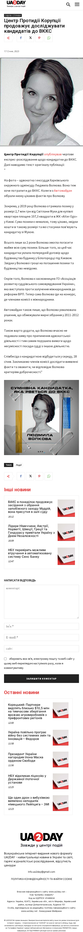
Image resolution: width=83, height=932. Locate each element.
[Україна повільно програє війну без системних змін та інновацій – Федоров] (60, 738)
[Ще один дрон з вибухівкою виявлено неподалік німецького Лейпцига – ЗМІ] (60, 803)
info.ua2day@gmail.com (41, 871)
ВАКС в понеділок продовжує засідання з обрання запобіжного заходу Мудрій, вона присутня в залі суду (30, 507)
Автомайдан (63, 190)
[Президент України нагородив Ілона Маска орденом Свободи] (60, 759)
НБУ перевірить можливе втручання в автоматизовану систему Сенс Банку (30, 553)
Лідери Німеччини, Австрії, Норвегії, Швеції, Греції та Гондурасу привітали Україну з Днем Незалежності (31, 531)
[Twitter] (30, 38)
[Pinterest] (39, 38)
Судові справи (13, 15)
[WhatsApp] (49, 38)
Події (18, 464)
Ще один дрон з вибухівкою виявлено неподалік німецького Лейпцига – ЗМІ (29, 801)
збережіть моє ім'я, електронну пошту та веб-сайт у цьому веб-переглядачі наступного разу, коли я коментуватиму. (39, 663)
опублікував (53, 154)
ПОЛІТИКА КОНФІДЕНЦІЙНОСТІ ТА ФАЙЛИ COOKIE (41, 878)
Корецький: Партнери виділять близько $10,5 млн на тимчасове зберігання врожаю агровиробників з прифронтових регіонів (28, 711)
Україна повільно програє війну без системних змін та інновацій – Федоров (29, 735)
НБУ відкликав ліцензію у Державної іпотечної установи (27, 779)
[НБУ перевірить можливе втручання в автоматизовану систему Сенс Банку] (66, 556)
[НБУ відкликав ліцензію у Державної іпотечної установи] (60, 781)
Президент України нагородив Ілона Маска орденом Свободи (25, 757)
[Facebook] (21, 38)
